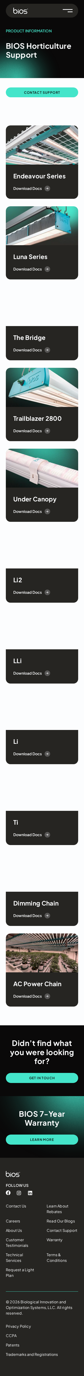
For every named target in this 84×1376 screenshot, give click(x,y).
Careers (13, 1220)
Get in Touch (42, 1078)
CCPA (11, 1335)
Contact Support (42, 92)
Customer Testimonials (17, 1242)
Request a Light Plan (20, 1272)
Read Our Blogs (61, 1220)
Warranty (55, 1239)
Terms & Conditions (57, 1257)
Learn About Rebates (57, 1208)
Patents (12, 1344)
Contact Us (16, 1205)
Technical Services (14, 1257)
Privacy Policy (18, 1326)
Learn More (42, 1139)
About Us (14, 1230)
